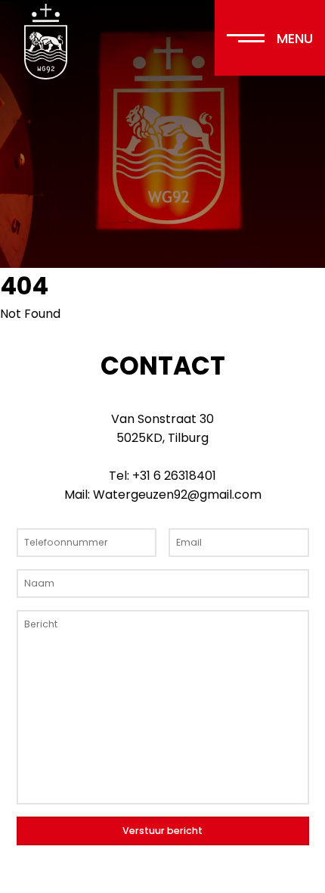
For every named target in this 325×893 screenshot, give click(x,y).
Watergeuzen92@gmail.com (177, 494)
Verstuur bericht (162, 830)
